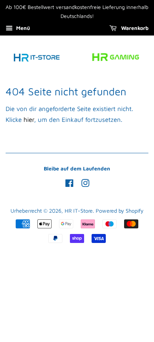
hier (29, 119)
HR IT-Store (79, 210)
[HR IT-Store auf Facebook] (69, 184)
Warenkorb (134, 28)
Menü (22, 28)
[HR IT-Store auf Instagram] (85, 184)
